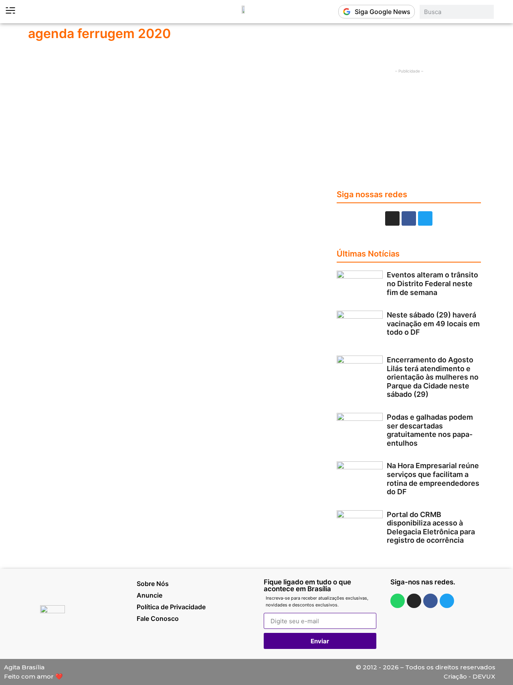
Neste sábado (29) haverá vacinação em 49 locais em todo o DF (433, 323)
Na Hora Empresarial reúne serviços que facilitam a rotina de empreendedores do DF (433, 478)
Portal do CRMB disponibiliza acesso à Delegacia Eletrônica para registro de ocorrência (431, 527)
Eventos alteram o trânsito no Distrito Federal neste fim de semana (432, 283)
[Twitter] (425, 218)
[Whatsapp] (397, 601)
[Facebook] (409, 218)
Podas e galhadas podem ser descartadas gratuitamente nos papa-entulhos (430, 430)
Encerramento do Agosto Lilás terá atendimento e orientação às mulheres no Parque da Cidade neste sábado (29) (433, 377)
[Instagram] (392, 218)
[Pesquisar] (501, 12)
